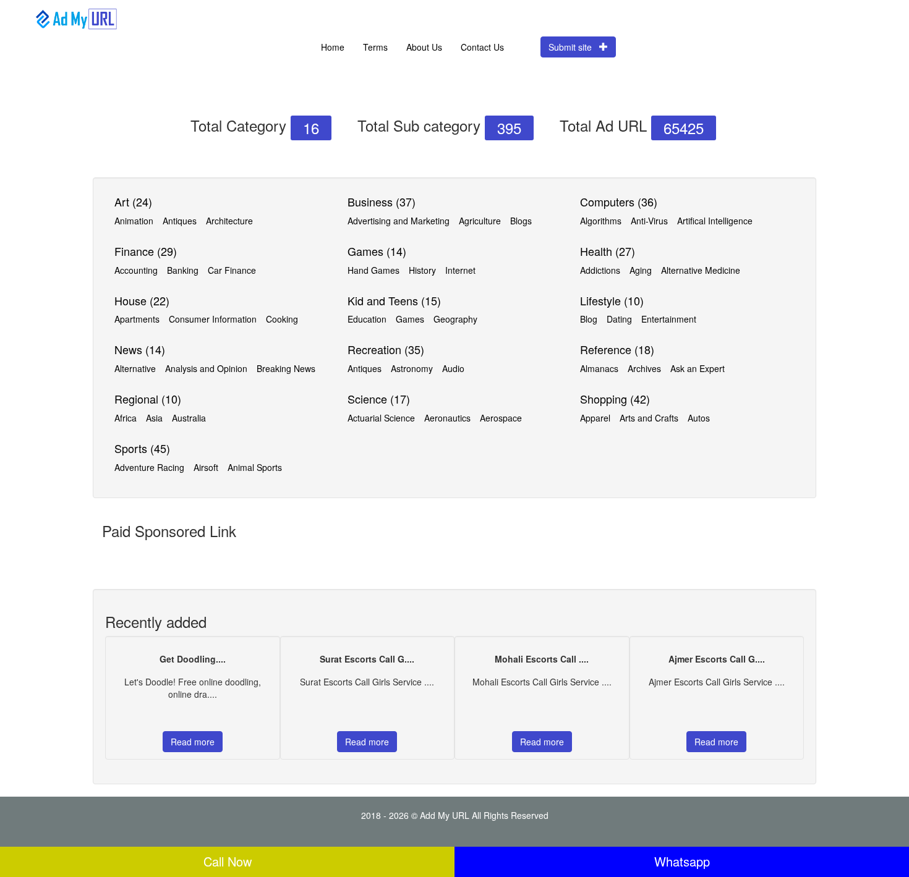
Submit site (573, 47)
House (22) (141, 300)
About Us (424, 47)
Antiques (180, 220)
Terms (375, 47)
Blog (588, 319)
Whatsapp (682, 861)
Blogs (521, 220)
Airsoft (206, 467)
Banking (182, 270)
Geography (455, 319)
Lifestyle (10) (612, 300)
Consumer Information (213, 319)
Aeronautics (447, 418)
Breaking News (286, 368)
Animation (133, 220)
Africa (125, 418)
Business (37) (382, 201)
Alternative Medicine (700, 270)
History (422, 270)
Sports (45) (142, 448)
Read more (193, 741)
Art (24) (133, 201)
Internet (460, 270)
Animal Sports (255, 467)
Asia (154, 418)
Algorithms (600, 220)
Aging (640, 270)
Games (410, 319)
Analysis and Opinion (206, 368)
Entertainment (668, 319)
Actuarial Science (381, 418)
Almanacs (599, 368)
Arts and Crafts (649, 418)
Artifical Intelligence (715, 220)
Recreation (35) (386, 349)
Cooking (282, 319)
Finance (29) (145, 251)
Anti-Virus (649, 220)
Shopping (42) (615, 399)
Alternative (135, 368)
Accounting (136, 270)
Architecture (229, 220)
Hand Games (373, 270)
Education (367, 319)
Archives (644, 368)
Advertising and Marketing (399, 220)
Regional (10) (147, 399)
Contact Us (482, 47)
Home (332, 47)
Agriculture (480, 220)
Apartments (137, 319)
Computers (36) (618, 201)
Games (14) (377, 251)
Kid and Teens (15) (394, 300)
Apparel (595, 418)
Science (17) (379, 399)
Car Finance (232, 270)
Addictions (600, 270)
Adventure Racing (149, 467)
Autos (699, 418)
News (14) (139, 349)
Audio (453, 368)
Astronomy (412, 368)
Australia (189, 418)
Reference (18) (617, 349)
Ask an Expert (697, 368)
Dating (619, 319)
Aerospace (501, 418)
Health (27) (607, 251)
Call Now (227, 861)
